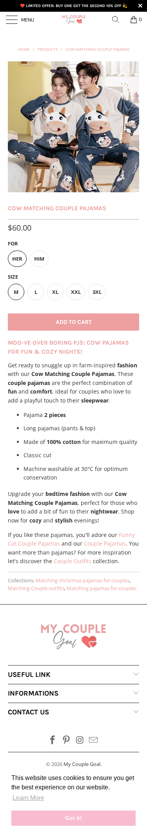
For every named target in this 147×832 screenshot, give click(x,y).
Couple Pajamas (105, 543)
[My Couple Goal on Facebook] (53, 740)
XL (55, 291)
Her (17, 258)
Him (39, 258)
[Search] (118, 19)
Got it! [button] (73, 818)
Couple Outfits (72, 561)
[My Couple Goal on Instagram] (80, 740)
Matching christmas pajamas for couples (82, 580)
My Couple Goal (82, 764)
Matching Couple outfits (36, 588)
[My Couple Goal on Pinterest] (66, 740)
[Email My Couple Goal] (94, 740)
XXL (76, 291)
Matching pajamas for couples (101, 588)
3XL (97, 291)
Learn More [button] (28, 797)
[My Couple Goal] (74, 19)
